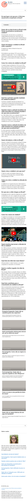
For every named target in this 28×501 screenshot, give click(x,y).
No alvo (10, 2)
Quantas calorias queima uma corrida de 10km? (13, 461)
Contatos (3, 488)
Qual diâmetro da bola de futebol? (10, 454)
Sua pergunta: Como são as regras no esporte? (14, 352)
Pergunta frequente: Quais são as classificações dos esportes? (12, 312)
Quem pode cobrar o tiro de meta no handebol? (13, 476)
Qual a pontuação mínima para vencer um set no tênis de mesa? (14, 332)
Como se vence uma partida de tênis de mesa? (13, 393)
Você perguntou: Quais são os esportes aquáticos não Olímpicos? (13, 372)
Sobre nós (8, 488)
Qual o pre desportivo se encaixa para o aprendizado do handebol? (11, 464)
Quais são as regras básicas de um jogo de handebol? (13, 413)
